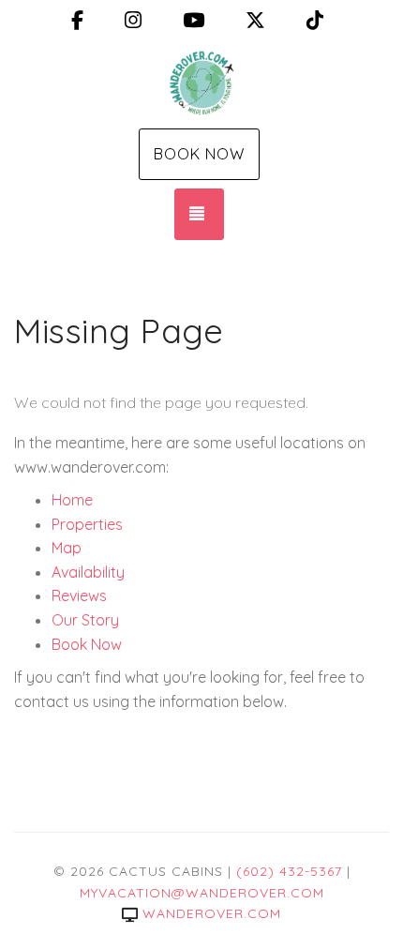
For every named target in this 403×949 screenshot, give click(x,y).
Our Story (85, 619)
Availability (88, 572)
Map (67, 547)
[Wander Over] (201, 82)
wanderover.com (211, 913)
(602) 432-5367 (289, 871)
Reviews (79, 595)
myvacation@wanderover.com (202, 892)
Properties (87, 524)
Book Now (199, 153)
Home (72, 499)
